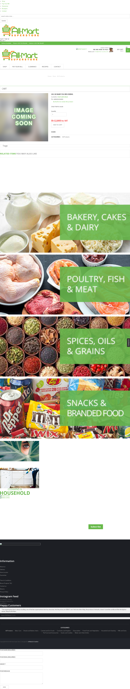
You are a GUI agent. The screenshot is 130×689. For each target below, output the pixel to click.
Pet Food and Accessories (50, 633)
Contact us (3, 586)
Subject (3, 664)
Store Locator (4, 572)
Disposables (76, 630)
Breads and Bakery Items (31, 630)
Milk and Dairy (122, 630)
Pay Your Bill (5, 4)
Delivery (2, 569)
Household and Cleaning (108, 630)
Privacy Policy (4, 592)
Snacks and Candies (66, 633)
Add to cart (57, 125)
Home (49, 76)
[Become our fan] (126, 43)
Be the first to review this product (63, 102)
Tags (5, 145)
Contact (4, 11)
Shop (3, 1)
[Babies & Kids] (21, 497)
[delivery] (100, 49)
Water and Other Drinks (82, 633)
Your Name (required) (7, 650)
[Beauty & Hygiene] (21, 454)
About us (2, 566)
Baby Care (18, 630)
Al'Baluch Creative (33, 641)
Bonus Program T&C (6, 583)
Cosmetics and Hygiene (64, 630)
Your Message (5, 671)
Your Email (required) (7, 657)
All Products (61, 76)
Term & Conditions (5, 580)
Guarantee (3, 575)
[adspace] (81, 49)
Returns (2, 589)
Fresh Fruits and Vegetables (91, 630)
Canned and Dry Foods (47, 630)
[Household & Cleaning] (21, 481)
